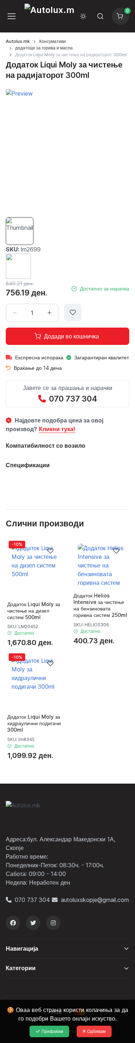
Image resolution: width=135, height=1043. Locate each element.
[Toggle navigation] (11, 16)
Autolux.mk (18, 41)
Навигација (22, 948)
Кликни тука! (57, 429)
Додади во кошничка (71, 336)
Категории (21, 968)
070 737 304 (73, 398)
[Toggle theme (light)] (83, 16)
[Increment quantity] (49, 312)
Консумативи (52, 41)
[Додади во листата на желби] (72, 312)
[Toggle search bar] (100, 16)
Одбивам (96, 1031)
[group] (67, 151)
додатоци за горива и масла (44, 48)
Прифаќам (52, 1031)
